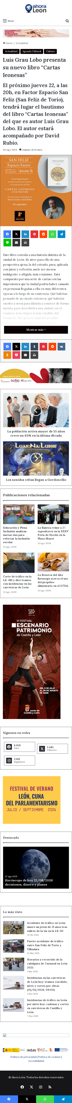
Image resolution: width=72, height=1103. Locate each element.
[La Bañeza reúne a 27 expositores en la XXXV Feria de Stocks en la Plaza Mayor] (53, 514)
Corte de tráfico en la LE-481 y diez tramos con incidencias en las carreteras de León (17, 582)
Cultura (50, 51)
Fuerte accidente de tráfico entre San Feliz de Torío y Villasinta (45, 945)
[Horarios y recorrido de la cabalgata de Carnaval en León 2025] (13, 964)
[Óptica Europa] (36, 33)
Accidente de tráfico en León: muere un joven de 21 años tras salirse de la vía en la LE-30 (47, 927)
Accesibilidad (36, 1061)
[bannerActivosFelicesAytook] (36, 375)
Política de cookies (49, 1057)
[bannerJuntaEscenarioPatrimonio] (31, 718)
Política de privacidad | (24, 1057)
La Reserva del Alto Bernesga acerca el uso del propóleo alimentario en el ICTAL (53, 580)
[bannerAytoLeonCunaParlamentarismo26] (31, 823)
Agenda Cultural (31, 51)
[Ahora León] (36, 8)
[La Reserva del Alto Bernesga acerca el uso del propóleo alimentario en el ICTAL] (53, 562)
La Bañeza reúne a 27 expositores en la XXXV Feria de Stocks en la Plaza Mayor (53, 533)
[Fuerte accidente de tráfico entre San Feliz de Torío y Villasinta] (13, 946)
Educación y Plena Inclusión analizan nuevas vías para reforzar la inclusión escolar (16, 535)
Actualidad (22, 43)
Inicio (9, 43)
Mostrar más (35, 329)
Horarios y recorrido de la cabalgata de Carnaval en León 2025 (47, 963)
